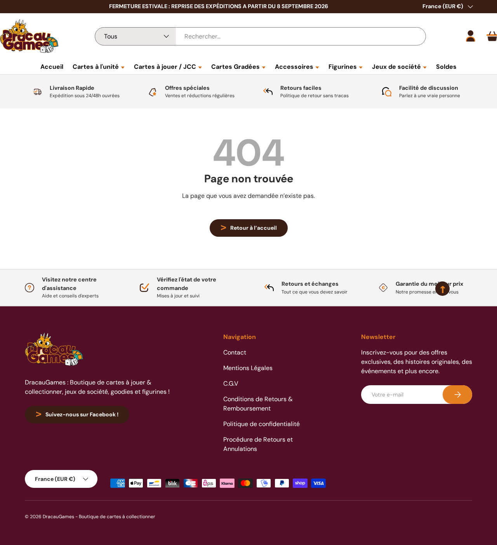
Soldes (446, 67)
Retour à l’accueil (253, 227)
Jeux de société (396, 67)
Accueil (51, 67)
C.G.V (230, 383)
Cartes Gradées (235, 67)
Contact (234, 352)
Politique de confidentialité (261, 424)
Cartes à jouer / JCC (165, 67)
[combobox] (260, 36)
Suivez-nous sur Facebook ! (81, 414)
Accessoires (294, 67)
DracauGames (58, 517)
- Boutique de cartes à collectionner (115, 517)
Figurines (342, 67)
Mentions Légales (248, 368)
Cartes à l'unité (96, 67)
